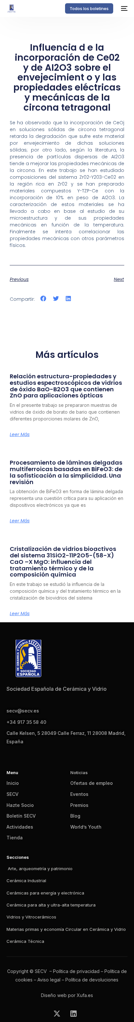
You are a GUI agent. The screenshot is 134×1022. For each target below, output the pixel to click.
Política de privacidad (76, 971)
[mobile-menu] (123, 8)
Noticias (79, 772)
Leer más (20, 434)
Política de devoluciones (91, 979)
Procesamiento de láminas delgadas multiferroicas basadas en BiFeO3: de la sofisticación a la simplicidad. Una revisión (66, 472)
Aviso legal (48, 979)
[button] (43, 298)
